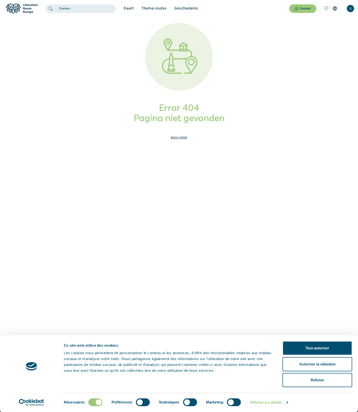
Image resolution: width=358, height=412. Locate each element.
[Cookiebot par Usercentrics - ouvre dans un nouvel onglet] (31, 402)
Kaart (129, 8)
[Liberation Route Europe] (22, 9)
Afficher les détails (266, 402)
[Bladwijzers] (326, 8)
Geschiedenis (186, 8)
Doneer (305, 8)
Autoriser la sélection (317, 364)
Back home (179, 137)
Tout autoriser (317, 348)
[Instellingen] (335, 8)
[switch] (143, 402)
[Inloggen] (350, 8)
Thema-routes (154, 8)
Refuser (317, 380)
